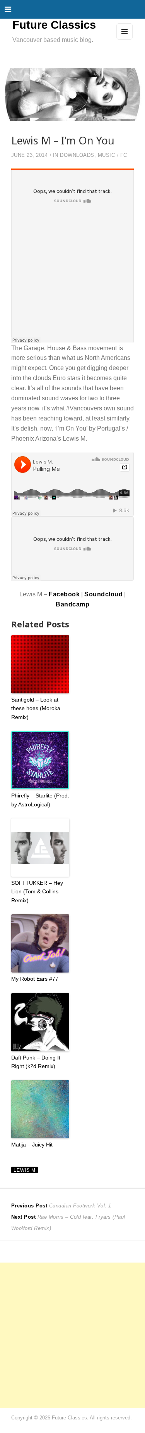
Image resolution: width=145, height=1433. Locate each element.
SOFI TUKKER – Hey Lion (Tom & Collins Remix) (37, 891)
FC (123, 155)
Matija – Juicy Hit (32, 1144)
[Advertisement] (72, 1335)
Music (106, 155)
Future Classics (54, 25)
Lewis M (25, 1169)
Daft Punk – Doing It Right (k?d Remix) (35, 1061)
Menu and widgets (124, 39)
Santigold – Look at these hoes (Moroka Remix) (35, 708)
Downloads (77, 155)
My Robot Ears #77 (34, 979)
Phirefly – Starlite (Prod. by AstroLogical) (40, 799)
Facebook (64, 594)
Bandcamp (72, 604)
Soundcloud (103, 594)
